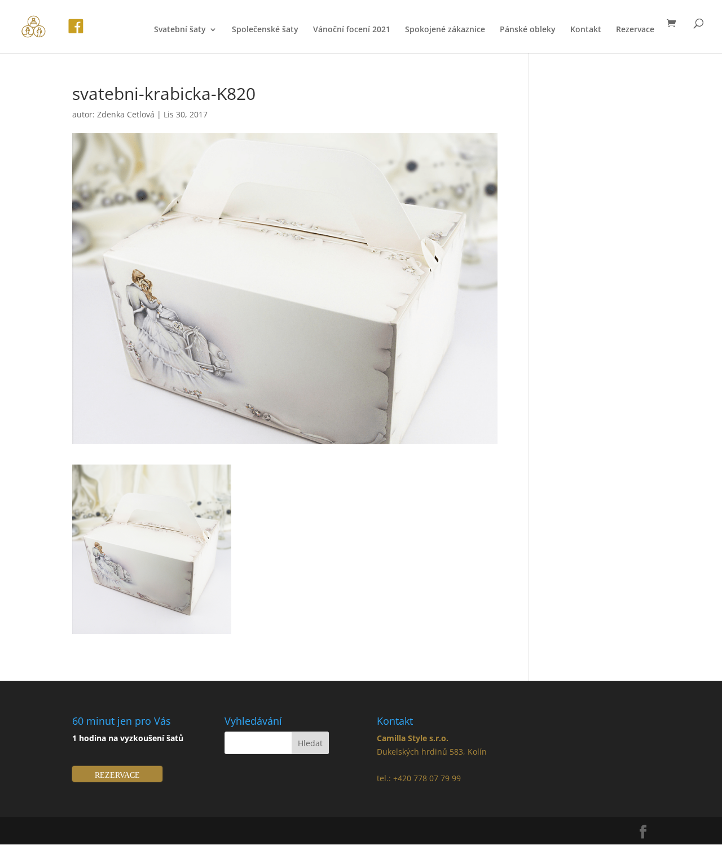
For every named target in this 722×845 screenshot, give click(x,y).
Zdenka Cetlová (126, 114)
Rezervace (635, 29)
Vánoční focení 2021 (351, 29)
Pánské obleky (528, 29)
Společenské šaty (265, 29)
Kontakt (585, 29)
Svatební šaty (180, 29)
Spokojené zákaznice (445, 29)
